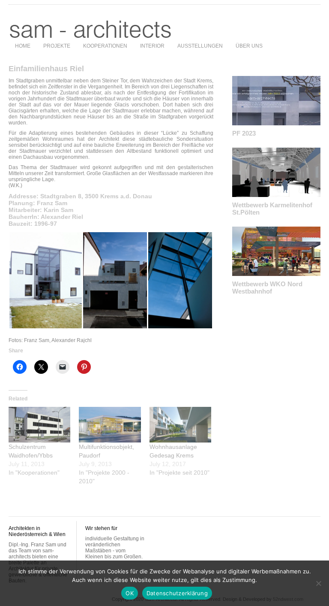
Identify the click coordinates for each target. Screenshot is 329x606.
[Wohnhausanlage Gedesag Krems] (180, 424)
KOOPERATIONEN (105, 46)
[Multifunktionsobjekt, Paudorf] (110, 424)
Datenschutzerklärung (177, 593)
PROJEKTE (56, 46)
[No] (318, 583)
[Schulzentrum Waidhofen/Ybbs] (39, 424)
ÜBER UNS (249, 46)
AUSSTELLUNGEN (200, 46)
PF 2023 (244, 133)
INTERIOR (152, 46)
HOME (22, 46)
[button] (45, 280)
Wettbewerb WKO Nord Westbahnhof (267, 287)
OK (130, 593)
